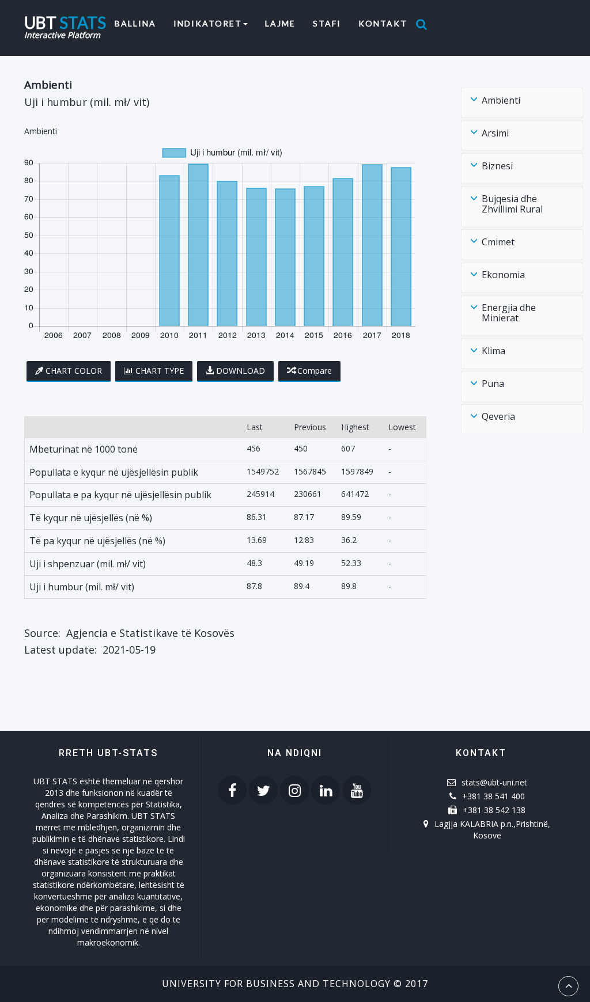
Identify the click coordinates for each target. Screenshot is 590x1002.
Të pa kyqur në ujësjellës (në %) (97, 540)
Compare (314, 370)
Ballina (140, 23)
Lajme (280, 23)
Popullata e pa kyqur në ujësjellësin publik (120, 494)
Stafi (327, 23)
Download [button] (240, 370)
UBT (65, 21)
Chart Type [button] (159, 370)
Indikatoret (207, 23)
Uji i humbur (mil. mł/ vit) (81, 586)
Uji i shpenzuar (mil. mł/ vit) (87, 563)
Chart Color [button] (74, 370)
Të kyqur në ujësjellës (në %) (90, 517)
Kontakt (382, 23)
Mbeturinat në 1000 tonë (83, 449)
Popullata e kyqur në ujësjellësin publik (113, 472)
